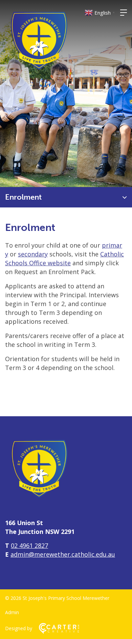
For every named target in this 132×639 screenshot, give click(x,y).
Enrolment (23, 197)
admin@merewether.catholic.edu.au (62, 554)
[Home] (39, 500)
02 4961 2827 (29, 545)
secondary (33, 254)
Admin (12, 612)
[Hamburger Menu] (123, 13)
